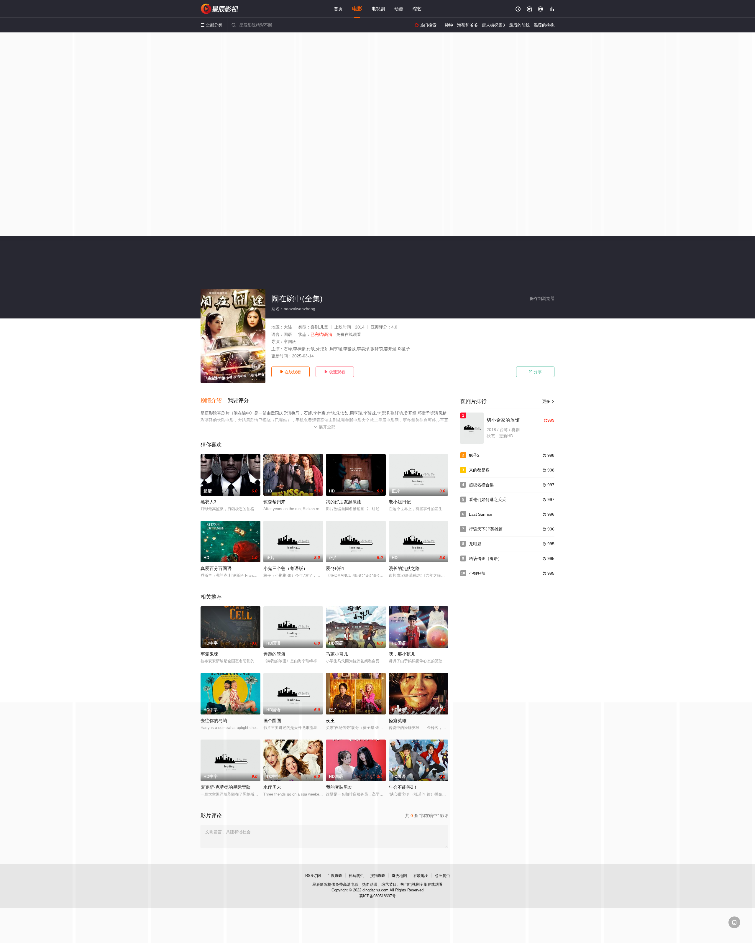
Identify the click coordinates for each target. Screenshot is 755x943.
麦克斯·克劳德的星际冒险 (226, 787)
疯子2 (474, 455)
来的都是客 (479, 470)
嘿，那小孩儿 (402, 653)
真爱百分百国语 (216, 568)
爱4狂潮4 (335, 568)
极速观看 (334, 371)
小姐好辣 (477, 573)
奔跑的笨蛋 (274, 653)
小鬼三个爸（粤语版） (285, 568)
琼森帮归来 (274, 501)
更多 (548, 401)
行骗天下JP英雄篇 (486, 529)
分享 (535, 371)
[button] (214, 401)
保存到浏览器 (542, 298)
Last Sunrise (480, 514)
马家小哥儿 (337, 653)
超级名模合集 (481, 484)
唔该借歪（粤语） (485, 558)
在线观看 (290, 371)
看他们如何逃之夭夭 (487, 499)
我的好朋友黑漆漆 (343, 501)
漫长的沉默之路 (404, 568)
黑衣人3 (208, 501)
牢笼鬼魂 (209, 653)
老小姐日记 (400, 501)
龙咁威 (475, 543)
